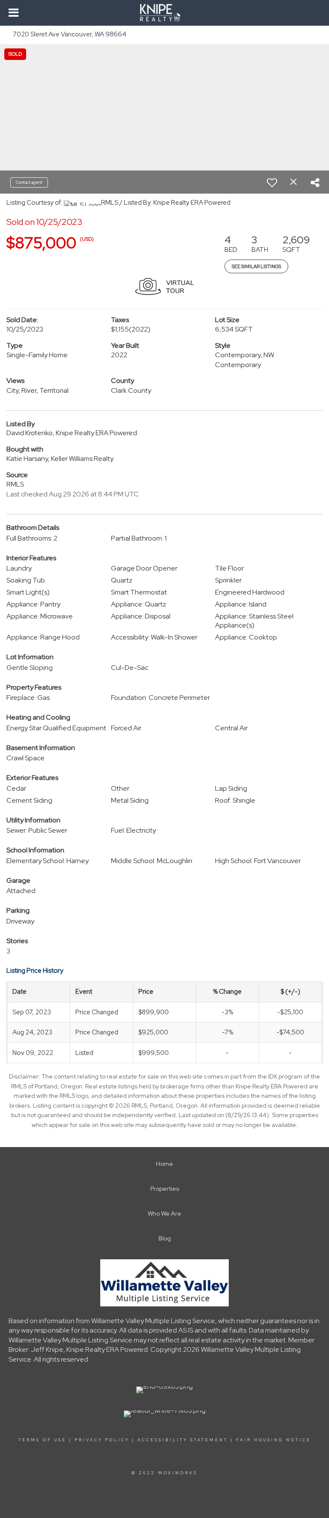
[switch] (272, 182)
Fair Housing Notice (273, 1440)
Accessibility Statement (183, 1440)
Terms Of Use (42, 1440)
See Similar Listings (256, 266)
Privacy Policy (102, 1440)
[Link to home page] (164, 13)
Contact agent (29, 182)
